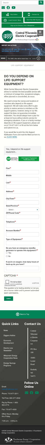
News (6, 330)
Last (8, 182)
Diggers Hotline (9, 335)
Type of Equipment (13, 239)
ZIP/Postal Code (12, 213)
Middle (9, 175)
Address (9, 191)
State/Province (12, 205)
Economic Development (9, 341)
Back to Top (24, 314)
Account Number (13, 230)
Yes (9, 253)
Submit (8, 298)
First (8, 168)
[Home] (22, 35)
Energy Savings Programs (9, 364)
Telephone (10, 221)
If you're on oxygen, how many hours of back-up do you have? (22, 263)
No (9, 256)
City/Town (10, 198)
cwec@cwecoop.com (10, 389)
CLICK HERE (12, 137)
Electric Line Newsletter (8, 349)
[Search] (41, 2)
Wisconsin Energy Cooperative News (11, 356)
